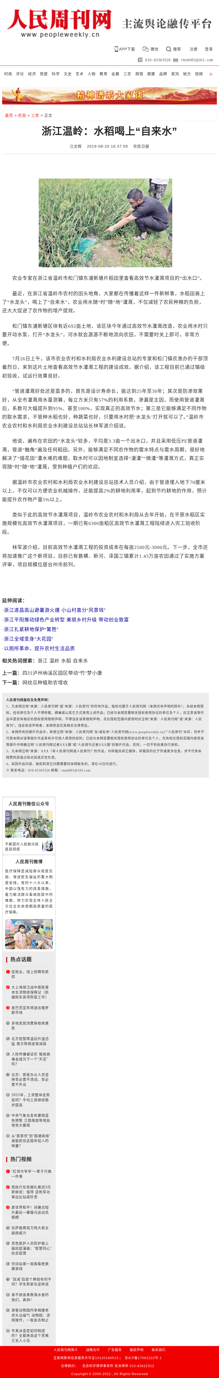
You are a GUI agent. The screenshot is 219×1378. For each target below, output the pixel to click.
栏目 (22, 115)
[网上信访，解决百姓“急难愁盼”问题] (29, 824)
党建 (44, 74)
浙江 (43, 661)
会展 (115, 74)
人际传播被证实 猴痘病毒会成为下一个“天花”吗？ (30, 1059)
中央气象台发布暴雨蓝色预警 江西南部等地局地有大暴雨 (30, 1120)
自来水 (80, 661)
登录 (209, 49)
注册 (194, 49)
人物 (92, 74)
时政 (8, 74)
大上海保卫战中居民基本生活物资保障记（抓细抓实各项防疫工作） (30, 992)
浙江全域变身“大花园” (28, 639)
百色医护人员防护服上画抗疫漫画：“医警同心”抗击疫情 (31, 1248)
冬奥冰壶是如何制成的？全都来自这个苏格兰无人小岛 (30, 1336)
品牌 (163, 74)
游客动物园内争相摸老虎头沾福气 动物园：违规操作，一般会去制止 (30, 1315)
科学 (56, 74)
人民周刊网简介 (66, 1350)
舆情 (139, 74)
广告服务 (115, 1350)
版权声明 (137, 1350)
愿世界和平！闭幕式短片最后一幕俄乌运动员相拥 (30, 1212)
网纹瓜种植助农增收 (45, 682)
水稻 (66, 661)
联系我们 (159, 1350)
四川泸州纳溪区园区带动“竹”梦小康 (62, 673)
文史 (68, 74)
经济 (32, 74)
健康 (151, 74)
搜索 (177, 49)
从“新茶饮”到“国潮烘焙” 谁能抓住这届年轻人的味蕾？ (30, 1141)
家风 (175, 74)
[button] (211, 73)
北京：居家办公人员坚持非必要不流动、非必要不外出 (30, 1079)
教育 (104, 74)
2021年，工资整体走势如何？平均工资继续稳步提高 (30, 1100)
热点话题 (21, 959)
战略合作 (93, 1350)
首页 (9, 115)
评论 (20, 74)
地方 (187, 74)
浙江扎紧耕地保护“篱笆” (31, 629)
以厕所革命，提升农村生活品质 (39, 648)
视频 (199, 74)
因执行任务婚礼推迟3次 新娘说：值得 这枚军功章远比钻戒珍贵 (31, 1192)
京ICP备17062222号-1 (143, 1358)
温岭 (54, 661)
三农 (127, 74)
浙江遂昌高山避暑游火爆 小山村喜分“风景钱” (55, 610)
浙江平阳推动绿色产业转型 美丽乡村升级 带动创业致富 (66, 620)
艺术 (80, 74)
